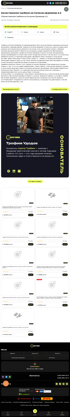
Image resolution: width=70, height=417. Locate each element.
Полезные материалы (15, 8)
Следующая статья (59, 89)
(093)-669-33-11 (61, 2)
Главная (3, 8)
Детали (31, 214)
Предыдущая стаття (11, 89)
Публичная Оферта (37, 402)
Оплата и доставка (6, 402)
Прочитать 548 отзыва (35, 369)
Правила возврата (50, 402)
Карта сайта (59, 402)
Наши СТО (35, 353)
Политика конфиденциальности (22, 402)
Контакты (52, 357)
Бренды (66, 402)
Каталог (57, 353)
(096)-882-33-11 (61, 3)
